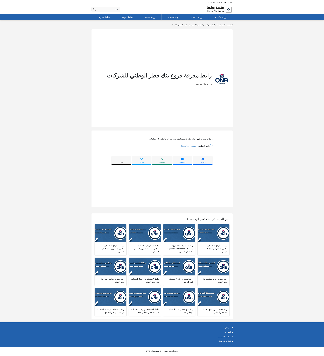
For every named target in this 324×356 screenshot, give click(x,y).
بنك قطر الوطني (200, 219)
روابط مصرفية (211, 25)
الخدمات (221, 25)
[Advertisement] (162, 50)
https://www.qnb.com (190, 146)
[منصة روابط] (219, 9)
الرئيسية (230, 25)
